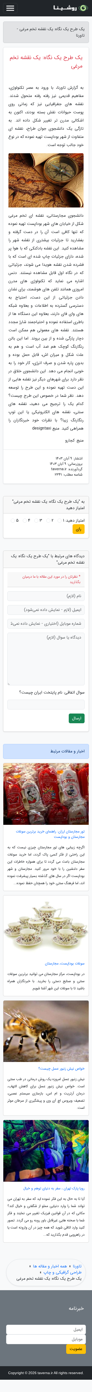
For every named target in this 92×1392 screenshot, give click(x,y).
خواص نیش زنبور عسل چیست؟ (61, 1068)
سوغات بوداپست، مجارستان (65, 963)
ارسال (76, 718)
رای (78, 529)
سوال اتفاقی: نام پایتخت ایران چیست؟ (52, 692)
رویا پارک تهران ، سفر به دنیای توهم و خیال (54, 1188)
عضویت (76, 1349)
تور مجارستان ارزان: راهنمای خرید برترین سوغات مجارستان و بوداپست (50, 834)
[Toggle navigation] (10, 8)
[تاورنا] (70, 8)
